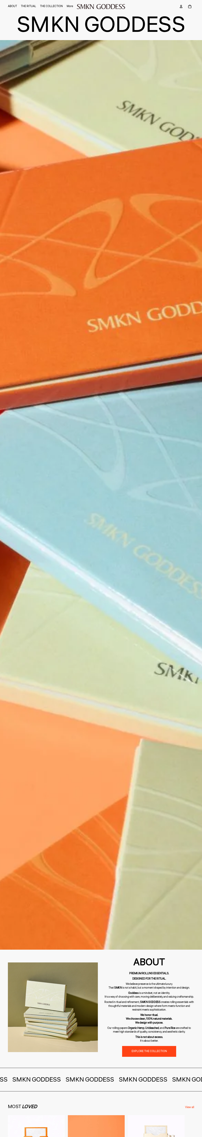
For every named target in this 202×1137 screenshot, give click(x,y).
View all (189, 1107)
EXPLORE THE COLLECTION (149, 1051)
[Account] (181, 6)
